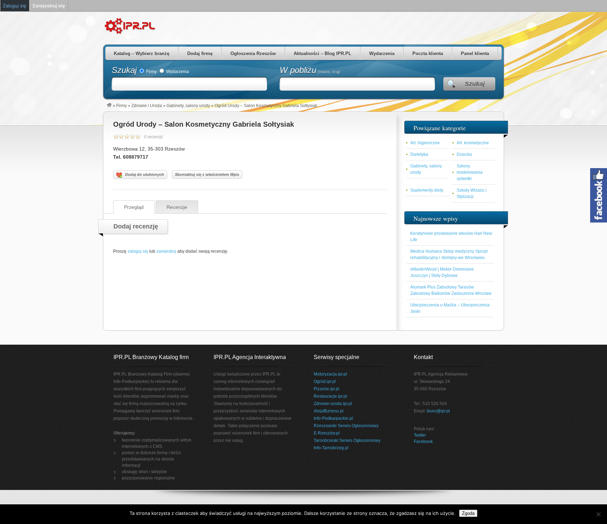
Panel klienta (475, 53)
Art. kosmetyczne (473, 142)
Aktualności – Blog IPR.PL (322, 53)
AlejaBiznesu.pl (329, 411)
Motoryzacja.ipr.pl (330, 374)
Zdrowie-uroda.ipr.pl (333, 403)
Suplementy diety (426, 190)
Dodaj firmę (200, 53)
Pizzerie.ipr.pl (326, 388)
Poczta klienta (427, 53)
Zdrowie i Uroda (146, 105)
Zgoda (468, 513)
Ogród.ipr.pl (325, 381)
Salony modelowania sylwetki (470, 172)
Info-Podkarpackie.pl (333, 418)
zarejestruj (166, 251)
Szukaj (124, 70)
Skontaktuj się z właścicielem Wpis (207, 174)
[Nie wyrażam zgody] (598, 514)
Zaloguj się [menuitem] (14, 5)
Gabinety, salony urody (188, 105)
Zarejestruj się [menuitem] (48, 5)
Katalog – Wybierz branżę (141, 53)
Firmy (151, 71)
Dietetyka (419, 154)
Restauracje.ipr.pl (330, 396)
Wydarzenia (381, 53)
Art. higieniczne (425, 142)
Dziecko (464, 154)
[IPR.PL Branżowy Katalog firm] (109, 105)
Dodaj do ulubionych (144, 174)
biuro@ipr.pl (438, 411)
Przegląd (134, 207)
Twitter (420, 435)
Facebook (423, 441)
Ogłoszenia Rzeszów (253, 53)
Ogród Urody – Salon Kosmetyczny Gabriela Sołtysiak (203, 124)
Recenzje (177, 207)
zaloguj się (138, 251)
